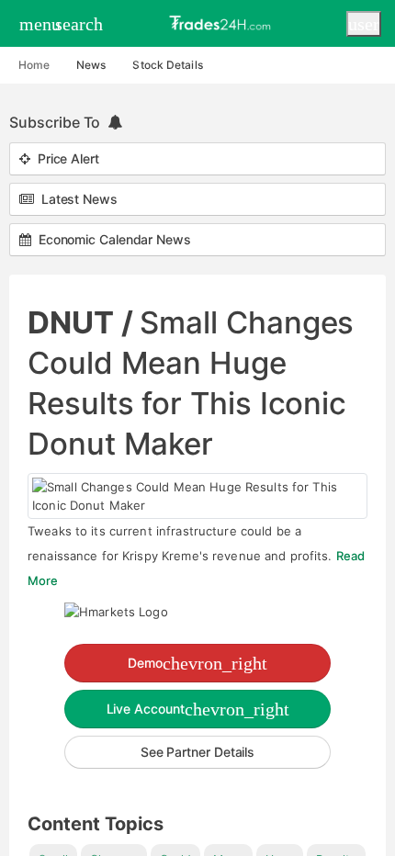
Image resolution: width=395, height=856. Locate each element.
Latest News (76, 199)
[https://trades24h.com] (222, 22)
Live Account (198, 709)
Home (34, 65)
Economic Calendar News (111, 239)
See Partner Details (197, 752)
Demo (197, 663)
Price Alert (64, 158)
